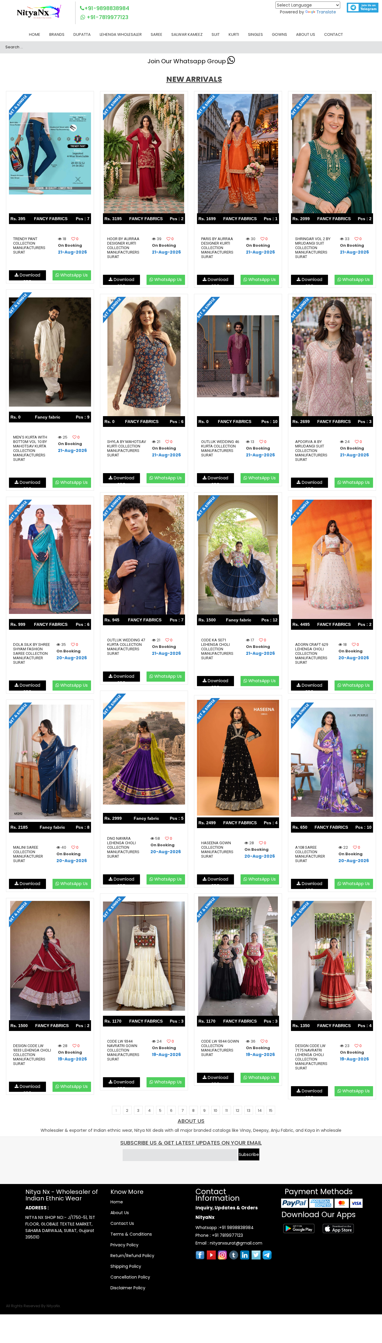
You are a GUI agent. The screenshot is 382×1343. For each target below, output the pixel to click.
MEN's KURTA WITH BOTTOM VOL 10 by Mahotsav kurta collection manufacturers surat (30, 448)
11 (226, 1110)
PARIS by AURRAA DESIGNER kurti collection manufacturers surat (217, 248)
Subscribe (249, 1154)
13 (248, 1110)
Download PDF (29, 276)
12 (237, 1110)
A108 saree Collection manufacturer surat (310, 854)
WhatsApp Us (73, 275)
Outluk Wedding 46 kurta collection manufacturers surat (220, 448)
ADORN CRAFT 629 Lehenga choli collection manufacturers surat (311, 653)
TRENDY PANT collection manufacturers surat (29, 245)
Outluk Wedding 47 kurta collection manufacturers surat (126, 647)
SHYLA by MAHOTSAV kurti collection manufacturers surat (126, 448)
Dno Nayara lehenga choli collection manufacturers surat (123, 847)
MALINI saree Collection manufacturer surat (28, 854)
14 (260, 1110)
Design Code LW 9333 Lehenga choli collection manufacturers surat (32, 1054)
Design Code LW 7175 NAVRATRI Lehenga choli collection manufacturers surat (311, 1056)
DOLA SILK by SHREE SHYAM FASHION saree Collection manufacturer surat (31, 653)
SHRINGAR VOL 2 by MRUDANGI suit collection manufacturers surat (312, 248)
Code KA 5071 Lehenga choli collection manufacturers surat (217, 649)
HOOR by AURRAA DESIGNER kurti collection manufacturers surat (123, 248)
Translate (326, 12)
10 (215, 1110)
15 (270, 1110)
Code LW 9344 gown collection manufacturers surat (220, 1048)
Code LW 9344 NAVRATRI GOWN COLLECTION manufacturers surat (123, 1050)
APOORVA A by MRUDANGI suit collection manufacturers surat (311, 450)
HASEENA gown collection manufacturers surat (217, 850)
